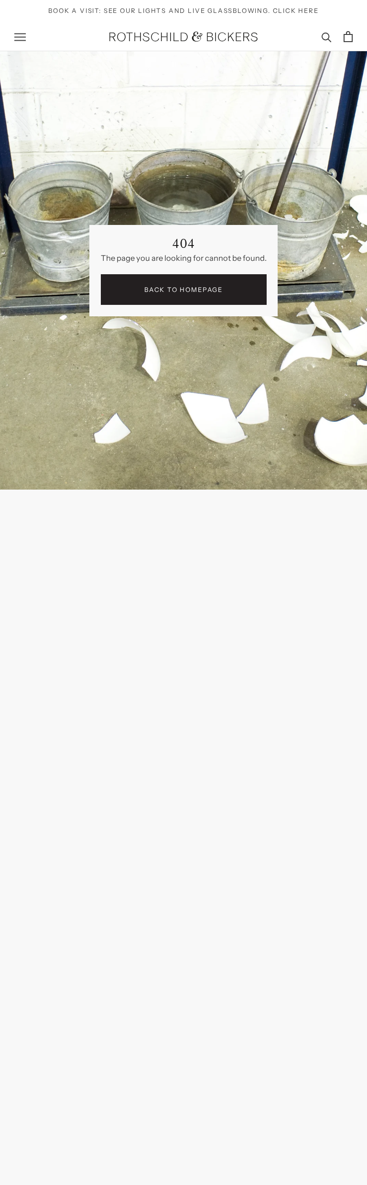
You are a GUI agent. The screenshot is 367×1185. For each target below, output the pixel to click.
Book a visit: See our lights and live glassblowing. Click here (183, 10)
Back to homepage (183, 289)
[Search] (327, 37)
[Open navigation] (20, 36)
